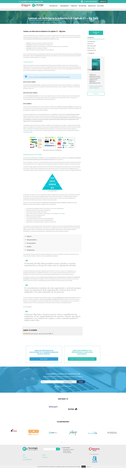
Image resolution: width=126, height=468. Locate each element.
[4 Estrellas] (27, 333)
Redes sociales (91, 48)
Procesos (25, 457)
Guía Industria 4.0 (91, 50)
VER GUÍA (95, 93)
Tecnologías (44, 457)
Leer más (88, 466)
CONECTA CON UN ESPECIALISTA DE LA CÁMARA (82, 359)
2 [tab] (64, 442)
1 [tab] (63, 418)
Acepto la (63, 386)
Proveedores (82, 5)
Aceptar (83, 466)
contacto (103, 1)
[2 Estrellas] (25, 333)
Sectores (37, 9)
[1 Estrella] (23, 333)
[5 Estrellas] (28, 333)
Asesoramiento (64, 5)
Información (53, 5)
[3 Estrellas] (26, 333)
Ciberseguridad (91, 41)
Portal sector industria (29, 9)
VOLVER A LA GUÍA (96, 33)
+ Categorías (90, 53)
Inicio (22, 9)
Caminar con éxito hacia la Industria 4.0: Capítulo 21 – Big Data (61, 9)
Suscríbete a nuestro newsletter (32, 1)
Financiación (92, 5)
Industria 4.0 (90, 43)
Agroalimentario (43, 9)
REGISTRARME (43, 359)
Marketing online (91, 45)
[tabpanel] (53, 407)
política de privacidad (66, 386)
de (29, 130)
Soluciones (100, 5)
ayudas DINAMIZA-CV (27, 459)
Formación (74, 5)
